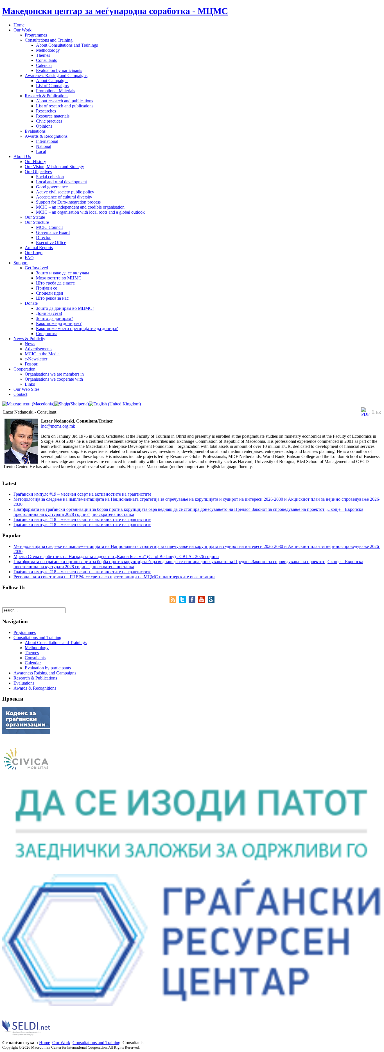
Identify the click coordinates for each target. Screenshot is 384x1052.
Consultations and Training (96, 1042)
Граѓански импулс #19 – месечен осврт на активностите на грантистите (82, 494)
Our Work (61, 1042)
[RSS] (174, 601)
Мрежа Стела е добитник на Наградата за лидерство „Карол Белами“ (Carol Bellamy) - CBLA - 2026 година (116, 556)
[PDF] (365, 414)
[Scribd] (211, 601)
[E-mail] (378, 412)
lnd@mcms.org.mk (58, 426)
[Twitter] (184, 601)
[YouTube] (203, 601)
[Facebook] (193, 601)
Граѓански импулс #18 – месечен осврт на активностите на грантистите (82, 519)
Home (44, 1042)
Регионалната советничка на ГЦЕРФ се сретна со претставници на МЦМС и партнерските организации (114, 576)
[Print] (373, 412)
